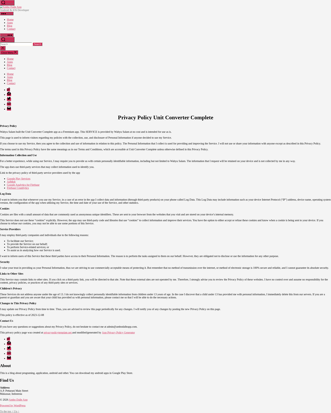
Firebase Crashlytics (18, 187)
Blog (9, 25)
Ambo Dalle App (18, 399)
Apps (10, 22)
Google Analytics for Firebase (23, 184)
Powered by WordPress (13, 405)
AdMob (11, 181)
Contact (11, 28)
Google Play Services (18, 178)
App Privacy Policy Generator (118, 332)
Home (10, 19)
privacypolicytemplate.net (58, 332)
